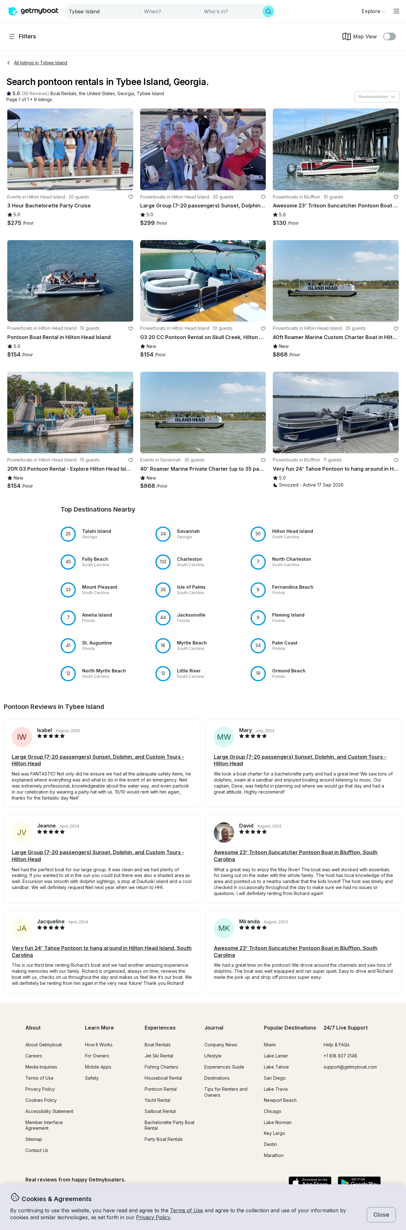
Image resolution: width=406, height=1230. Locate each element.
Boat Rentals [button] (158, 1044)
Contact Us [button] (36, 1150)
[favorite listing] (130, 197)
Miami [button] (270, 1044)
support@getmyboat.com (350, 1067)
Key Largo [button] (274, 1133)
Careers (33, 1055)
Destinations (217, 1078)
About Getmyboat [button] (43, 1044)
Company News (220, 1044)
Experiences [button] (160, 1027)
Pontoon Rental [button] (161, 1089)
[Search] (268, 11)
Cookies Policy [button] (41, 1100)
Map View (365, 36)
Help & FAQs (337, 1044)
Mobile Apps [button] (98, 1067)
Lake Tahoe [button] (276, 1067)
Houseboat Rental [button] (163, 1078)
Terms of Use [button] (186, 1210)
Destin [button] (270, 1144)
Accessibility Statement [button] (49, 1111)
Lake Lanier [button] (276, 1055)
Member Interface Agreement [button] (44, 1125)
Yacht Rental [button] (157, 1100)
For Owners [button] (97, 1055)
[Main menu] (396, 11)
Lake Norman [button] (277, 1122)
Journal (213, 1027)
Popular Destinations (290, 1027)
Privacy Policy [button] (153, 1217)
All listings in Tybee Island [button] (40, 62)
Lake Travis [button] (276, 1089)
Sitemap (33, 1139)
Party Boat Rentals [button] (164, 1139)
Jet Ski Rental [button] (159, 1055)
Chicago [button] (272, 1111)
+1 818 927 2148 (340, 1055)
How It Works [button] (99, 1044)
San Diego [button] (275, 1078)
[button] (63, 94)
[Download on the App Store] (310, 1183)
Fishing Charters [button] (161, 1067)
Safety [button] (92, 1078)
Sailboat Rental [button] (160, 1111)
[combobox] (102, 11)
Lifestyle (213, 1055)
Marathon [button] (274, 1155)
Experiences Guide (224, 1067)
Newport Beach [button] (280, 1100)
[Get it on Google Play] (359, 1183)
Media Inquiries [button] (41, 1067)
